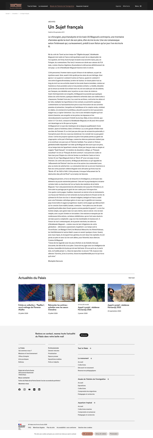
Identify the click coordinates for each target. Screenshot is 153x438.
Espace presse (53, 356)
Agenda (118, 6)
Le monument (43, 6)
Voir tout (132, 278)
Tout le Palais (31, 6)
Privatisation (52, 353)
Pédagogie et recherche (86, 394)
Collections (82, 365)
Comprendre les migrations (87, 391)
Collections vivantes (85, 409)
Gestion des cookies (85, 427)
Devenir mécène (53, 350)
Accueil (7, 13)
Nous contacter (24, 378)
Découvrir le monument (86, 368)
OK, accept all (87, 434)
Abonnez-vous (23, 383)
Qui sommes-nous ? (25, 350)
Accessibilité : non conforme (66, 427)
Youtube (29, 389)
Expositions (82, 385)
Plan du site (51, 427)
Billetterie (126, 6)
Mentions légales (39, 427)
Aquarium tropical (82, 6)
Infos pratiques (23, 359)
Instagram (24, 389)
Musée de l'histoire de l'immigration (62, 6)
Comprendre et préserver (86, 412)
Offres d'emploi (23, 356)
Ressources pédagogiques (87, 370)
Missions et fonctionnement (27, 353)
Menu (137, 6)
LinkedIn (39, 389)
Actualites (15, 13)
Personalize (114, 434)
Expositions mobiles (55, 359)
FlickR (34, 389)
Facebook (19, 389)
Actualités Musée (83, 304)
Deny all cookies (101, 434)
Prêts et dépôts (53, 362)
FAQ (29, 427)
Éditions (21, 362)
